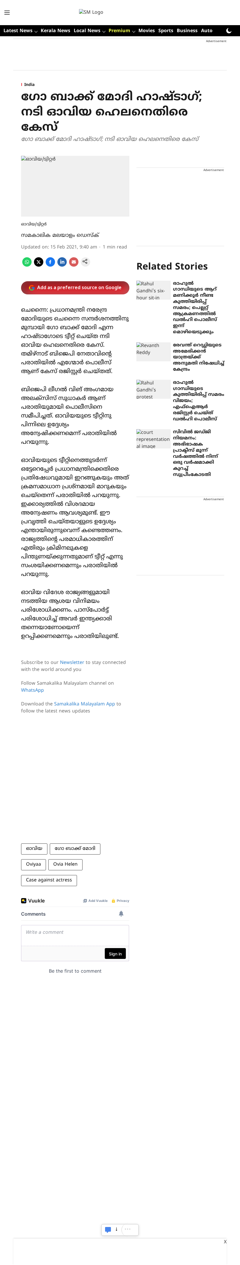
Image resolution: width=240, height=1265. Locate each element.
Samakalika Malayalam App (84, 704)
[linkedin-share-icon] (62, 265)
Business (187, 31)
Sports (165, 31)
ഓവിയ (34, 849)
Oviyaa (33, 864)
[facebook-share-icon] (50, 265)
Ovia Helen (65, 864)
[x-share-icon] (38, 265)
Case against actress (49, 880)
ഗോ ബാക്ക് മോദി (75, 849)
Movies (146, 31)
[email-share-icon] (73, 265)
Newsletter (72, 663)
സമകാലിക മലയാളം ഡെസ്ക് (60, 235)
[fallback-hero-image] (153, 290)
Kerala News (55, 31)
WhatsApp (32, 690)
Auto (206, 31)
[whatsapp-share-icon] (27, 265)
